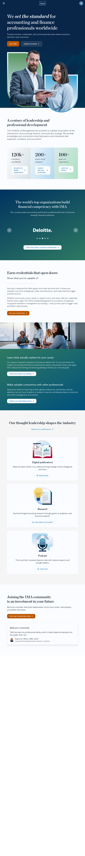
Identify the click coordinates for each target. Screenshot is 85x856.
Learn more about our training (20, 374)
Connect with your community (41, 170)
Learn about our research (44, 522)
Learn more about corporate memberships (41, 247)
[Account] (81, 3)
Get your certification (17, 313)
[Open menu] (4, 3)
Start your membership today (20, 616)
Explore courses (30, 44)
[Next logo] (75, 230)
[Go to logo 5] (47, 238)
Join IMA (13, 44)
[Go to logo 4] (45, 238)
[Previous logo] (9, 230)
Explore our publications (41, 429)
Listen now (44, 569)
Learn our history (64, 169)
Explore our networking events (20, 401)
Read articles (43, 475)
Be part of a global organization (18, 170)
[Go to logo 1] (37, 238)
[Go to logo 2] (40, 238)
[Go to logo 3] (42, 238)
